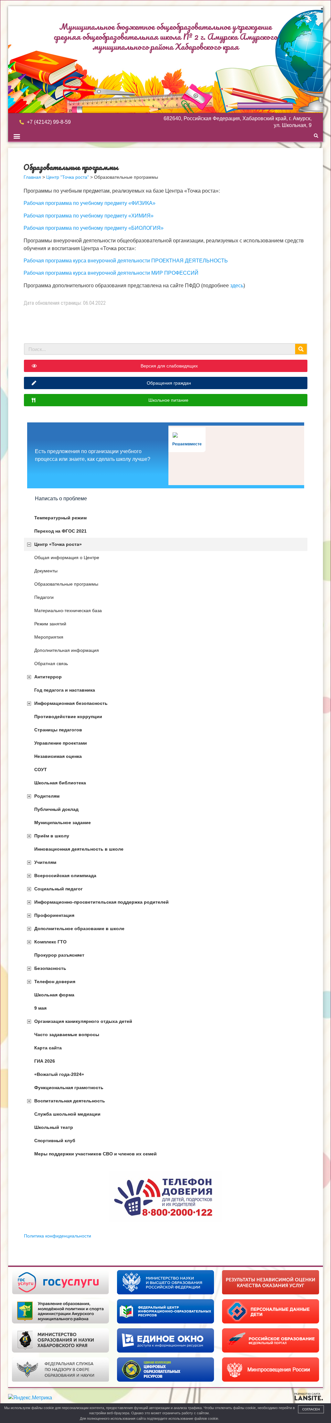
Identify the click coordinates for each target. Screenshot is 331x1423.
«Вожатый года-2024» (59, 1074)
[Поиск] (301, 349)
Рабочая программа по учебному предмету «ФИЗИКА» (89, 203)
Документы (46, 570)
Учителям (45, 862)
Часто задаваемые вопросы (66, 1034)
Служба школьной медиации (67, 1114)
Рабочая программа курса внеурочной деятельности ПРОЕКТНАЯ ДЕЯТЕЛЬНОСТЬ (126, 260)
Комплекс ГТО (50, 941)
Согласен (311, 1409)
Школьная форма (54, 994)
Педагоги (44, 597)
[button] (16, 136)
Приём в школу (51, 835)
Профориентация (54, 915)
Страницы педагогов (58, 729)
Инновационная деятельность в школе (78, 849)
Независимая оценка (58, 756)
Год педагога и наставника (64, 690)
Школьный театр (53, 1127)
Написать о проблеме (61, 498)
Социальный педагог (58, 888)
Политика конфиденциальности (57, 1235)
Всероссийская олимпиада (65, 875)
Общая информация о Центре (66, 557)
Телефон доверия (54, 981)
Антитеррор (48, 676)
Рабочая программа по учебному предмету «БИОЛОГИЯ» (94, 228)
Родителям (46, 796)
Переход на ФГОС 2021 (60, 531)
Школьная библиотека (60, 782)
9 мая (40, 1008)
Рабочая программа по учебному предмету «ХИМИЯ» (89, 215)
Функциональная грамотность (68, 1087)
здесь (236, 285)
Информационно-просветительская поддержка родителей (101, 902)
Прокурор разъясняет (59, 955)
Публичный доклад (56, 809)
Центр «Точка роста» (58, 544)
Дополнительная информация (66, 650)
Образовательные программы (66, 584)
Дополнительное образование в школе (79, 928)
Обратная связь (51, 663)
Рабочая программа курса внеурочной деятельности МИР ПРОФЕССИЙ (111, 273)
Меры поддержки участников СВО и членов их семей (95, 1153)
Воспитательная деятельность (69, 1100)
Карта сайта (48, 1047)
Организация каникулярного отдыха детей (83, 1021)
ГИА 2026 (44, 1061)
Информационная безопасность (71, 703)
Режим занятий (50, 623)
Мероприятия (48, 637)
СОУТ (40, 769)
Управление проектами (60, 743)
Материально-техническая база (68, 610)
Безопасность (50, 968)
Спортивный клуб (54, 1140)
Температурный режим (60, 517)
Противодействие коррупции (68, 716)
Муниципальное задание (62, 822)
